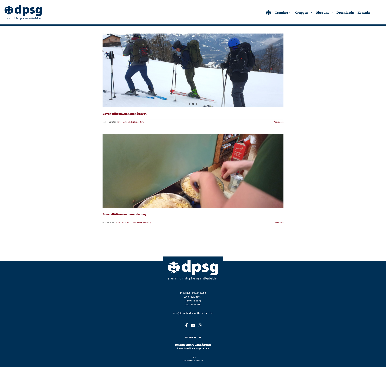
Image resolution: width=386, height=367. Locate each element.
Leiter (136, 122)
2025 (120, 122)
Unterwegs (146, 222)
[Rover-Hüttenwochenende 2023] (193, 171)
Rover (142, 122)
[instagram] (199, 325)
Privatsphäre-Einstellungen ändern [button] (193, 348)
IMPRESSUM (193, 337)
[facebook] (186, 325)
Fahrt (131, 122)
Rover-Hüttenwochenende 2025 (125, 114)
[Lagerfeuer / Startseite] (268, 12)
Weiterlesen (278, 122)
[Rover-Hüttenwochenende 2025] (193, 70)
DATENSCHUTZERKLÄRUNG (193, 344)
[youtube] (193, 325)
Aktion (126, 122)
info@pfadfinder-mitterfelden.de (193, 313)
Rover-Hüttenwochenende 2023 (124, 214)
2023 (118, 222)
